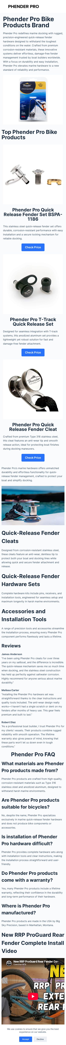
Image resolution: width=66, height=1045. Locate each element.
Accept (25, 1039)
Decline (40, 1039)
